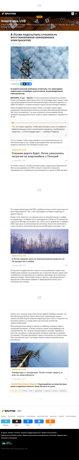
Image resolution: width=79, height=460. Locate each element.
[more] (66, 135)
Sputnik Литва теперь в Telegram (24, 384)
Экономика (30, 416)
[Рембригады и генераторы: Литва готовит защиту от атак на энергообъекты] (39, 355)
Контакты (17, 433)
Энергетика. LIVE (19, 150)
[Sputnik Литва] (9, 15)
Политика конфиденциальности (31, 433)
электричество (38, 390)
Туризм (61, 416)
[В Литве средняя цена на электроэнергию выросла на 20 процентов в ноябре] (39, 241)
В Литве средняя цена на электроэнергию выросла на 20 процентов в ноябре (38, 260)
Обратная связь (62, 435)
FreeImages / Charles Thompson (24, 80)
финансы (55, 390)
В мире (3, 416)
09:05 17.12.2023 (16, 44)
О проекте (4, 433)
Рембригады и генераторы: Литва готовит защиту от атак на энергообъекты (37, 373)
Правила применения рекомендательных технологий (39, 435)
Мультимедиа (71, 416)
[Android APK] (6, 443)
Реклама (10, 433)
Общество (21, 416)
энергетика (47, 390)
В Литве (25, 390)
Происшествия (42, 416)
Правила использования (49, 433)
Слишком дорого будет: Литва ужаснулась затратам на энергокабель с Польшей (38, 155)
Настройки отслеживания (9, 438)
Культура (53, 416)
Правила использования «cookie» (11, 435)
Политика (11, 416)
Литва (30, 390)
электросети (63, 390)
